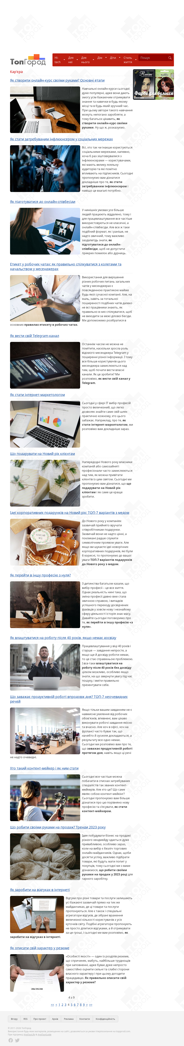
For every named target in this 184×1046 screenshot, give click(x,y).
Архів (55, 1018)
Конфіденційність (105, 1018)
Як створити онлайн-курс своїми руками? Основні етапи (57, 80)
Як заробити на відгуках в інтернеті (40, 889)
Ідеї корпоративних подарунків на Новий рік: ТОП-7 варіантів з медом (69, 512)
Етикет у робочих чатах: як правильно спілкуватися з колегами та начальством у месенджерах (65, 266)
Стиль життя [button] (128, 60)
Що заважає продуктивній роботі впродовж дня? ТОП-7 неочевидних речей (69, 699)
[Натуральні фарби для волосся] (153, 84)
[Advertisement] (92, 25)
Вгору (14, 1018)
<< (52, 1005)
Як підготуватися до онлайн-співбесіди (42, 201)
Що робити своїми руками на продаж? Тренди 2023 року (58, 827)
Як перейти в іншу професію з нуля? (40, 575)
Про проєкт (39, 1018)
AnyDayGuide (44, 1034)
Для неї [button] (70, 60)
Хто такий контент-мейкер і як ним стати (44, 768)
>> (90, 1005)
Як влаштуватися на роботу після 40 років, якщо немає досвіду (63, 637)
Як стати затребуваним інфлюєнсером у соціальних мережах (61, 139)
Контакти (84, 1018)
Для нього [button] (85, 60)
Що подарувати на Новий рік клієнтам (42, 453)
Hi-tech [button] (58, 60)
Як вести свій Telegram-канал (34, 335)
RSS (25, 1018)
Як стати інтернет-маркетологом (37, 394)
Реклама (68, 1018)
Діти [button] (113, 58)
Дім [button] (99, 58)
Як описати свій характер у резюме (39, 948)
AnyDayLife (29, 1034)
